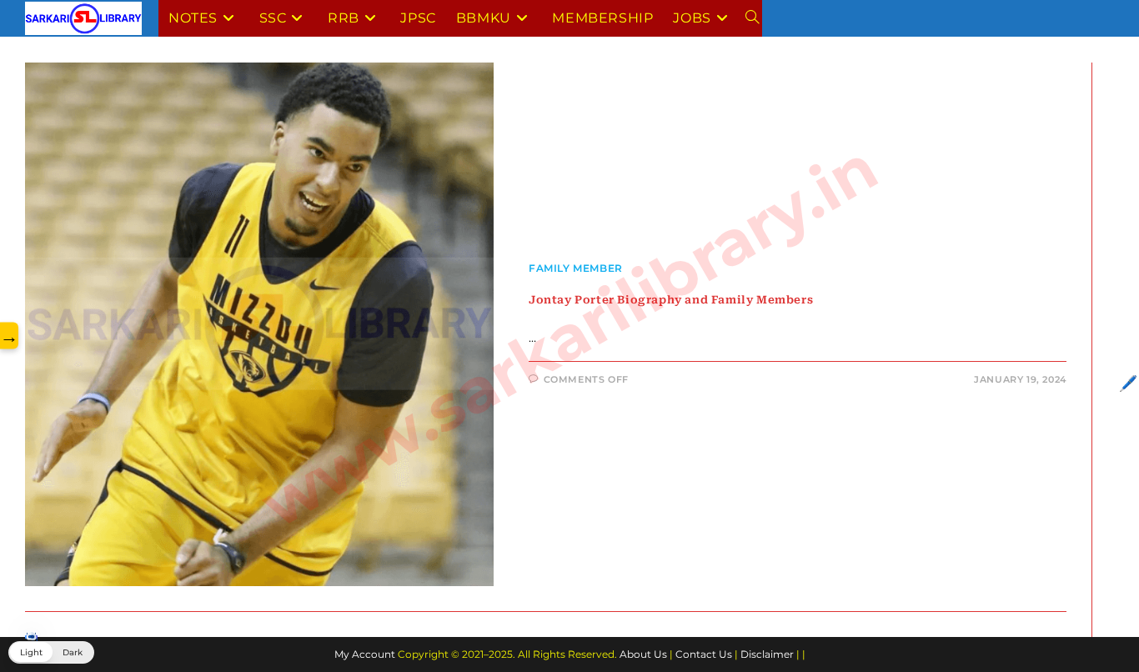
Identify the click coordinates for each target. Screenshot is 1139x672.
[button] (51, 652)
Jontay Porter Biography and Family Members (671, 299)
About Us (643, 654)
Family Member (576, 268)
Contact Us (703, 654)
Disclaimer (767, 654)
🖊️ (1128, 383)
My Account (364, 654)
